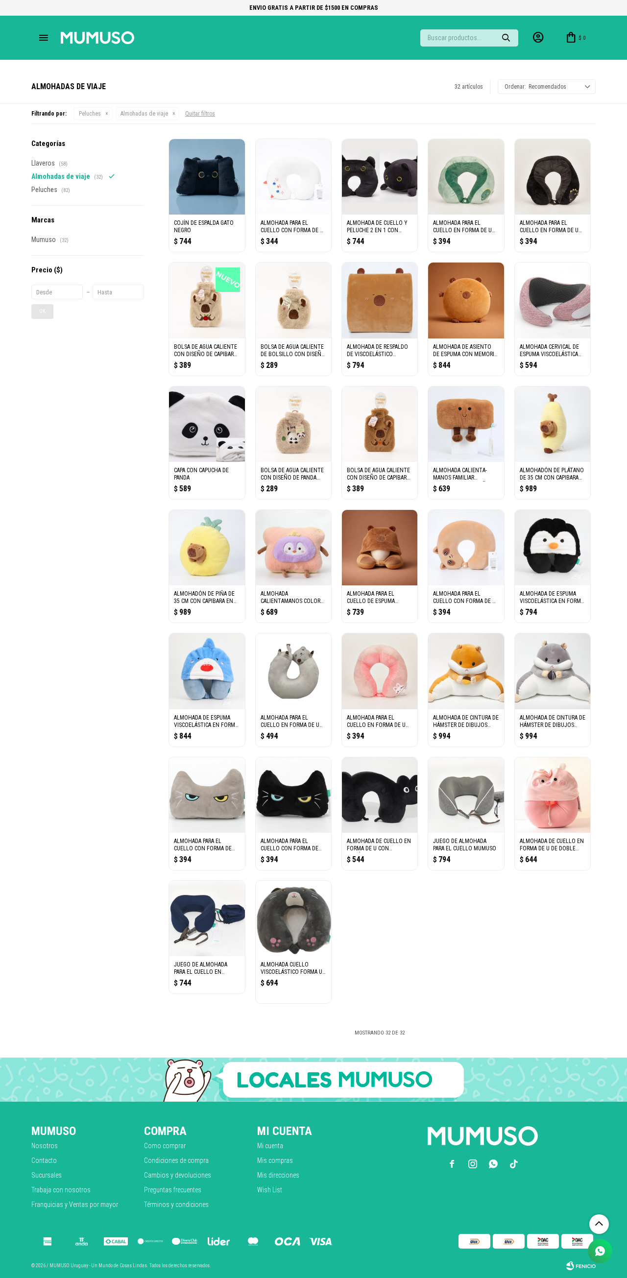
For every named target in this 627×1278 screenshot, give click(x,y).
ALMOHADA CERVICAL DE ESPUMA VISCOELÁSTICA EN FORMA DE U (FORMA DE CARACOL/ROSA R (549, 350)
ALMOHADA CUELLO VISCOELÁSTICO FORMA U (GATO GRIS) (291, 968)
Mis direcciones (278, 1175)
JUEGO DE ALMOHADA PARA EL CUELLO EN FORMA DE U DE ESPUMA (203, 968)
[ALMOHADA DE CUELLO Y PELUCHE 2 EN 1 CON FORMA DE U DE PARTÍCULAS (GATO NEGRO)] (379, 177)
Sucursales (46, 1175)
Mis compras (275, 1160)
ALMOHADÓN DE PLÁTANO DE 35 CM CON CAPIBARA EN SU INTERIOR (552, 474)
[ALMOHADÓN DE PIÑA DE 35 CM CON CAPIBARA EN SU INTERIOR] (206, 547)
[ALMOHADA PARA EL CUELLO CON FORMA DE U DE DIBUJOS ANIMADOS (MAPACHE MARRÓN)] (466, 547)
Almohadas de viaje (144, 113)
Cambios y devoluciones (177, 1175)
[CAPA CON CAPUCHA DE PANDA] (206, 424)
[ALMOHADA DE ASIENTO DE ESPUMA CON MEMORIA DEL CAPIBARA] (466, 300)
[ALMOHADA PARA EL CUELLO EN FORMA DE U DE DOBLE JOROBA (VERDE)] (466, 177)
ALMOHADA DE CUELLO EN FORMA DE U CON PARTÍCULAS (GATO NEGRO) (379, 845)
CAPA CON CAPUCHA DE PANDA (201, 474)
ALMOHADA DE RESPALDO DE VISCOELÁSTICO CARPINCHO (377, 350)
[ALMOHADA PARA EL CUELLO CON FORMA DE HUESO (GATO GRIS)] (206, 795)
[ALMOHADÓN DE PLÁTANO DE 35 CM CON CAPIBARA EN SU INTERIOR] (552, 424)
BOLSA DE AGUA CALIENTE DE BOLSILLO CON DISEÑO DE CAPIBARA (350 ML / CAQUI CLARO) (293, 350)
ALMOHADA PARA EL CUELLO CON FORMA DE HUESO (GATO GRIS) (203, 845)
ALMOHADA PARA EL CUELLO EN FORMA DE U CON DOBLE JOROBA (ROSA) (376, 721)
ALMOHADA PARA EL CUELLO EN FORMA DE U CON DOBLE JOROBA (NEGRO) (549, 226)
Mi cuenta (270, 1146)
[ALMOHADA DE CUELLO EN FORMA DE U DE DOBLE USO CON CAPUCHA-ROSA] (552, 795)
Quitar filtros (200, 113)
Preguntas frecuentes (172, 1190)
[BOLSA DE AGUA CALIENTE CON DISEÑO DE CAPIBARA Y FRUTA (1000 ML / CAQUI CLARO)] (206, 300)
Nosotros (44, 1146)
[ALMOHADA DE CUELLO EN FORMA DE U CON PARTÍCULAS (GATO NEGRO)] (379, 795)
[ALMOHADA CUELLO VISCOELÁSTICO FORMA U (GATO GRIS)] (293, 918)
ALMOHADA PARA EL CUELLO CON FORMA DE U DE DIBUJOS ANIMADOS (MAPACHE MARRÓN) (464, 597)
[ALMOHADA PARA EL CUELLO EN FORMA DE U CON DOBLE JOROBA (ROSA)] (379, 671)
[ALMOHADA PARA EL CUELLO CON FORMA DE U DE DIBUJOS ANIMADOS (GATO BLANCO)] (293, 177)
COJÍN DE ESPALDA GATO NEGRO (204, 226)
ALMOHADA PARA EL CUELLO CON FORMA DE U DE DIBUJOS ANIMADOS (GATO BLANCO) (292, 226)
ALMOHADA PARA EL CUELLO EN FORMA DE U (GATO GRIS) (290, 721)
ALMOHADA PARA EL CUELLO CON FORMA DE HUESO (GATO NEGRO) (289, 845)
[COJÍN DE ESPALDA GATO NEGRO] (206, 177)
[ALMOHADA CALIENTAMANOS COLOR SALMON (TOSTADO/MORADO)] (293, 547)
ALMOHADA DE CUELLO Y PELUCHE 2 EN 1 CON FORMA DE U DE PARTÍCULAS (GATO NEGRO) (379, 226)
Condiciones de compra (176, 1160)
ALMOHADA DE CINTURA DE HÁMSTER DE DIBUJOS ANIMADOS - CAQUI (466, 721)
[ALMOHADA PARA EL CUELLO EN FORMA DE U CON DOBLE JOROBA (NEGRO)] (552, 177)
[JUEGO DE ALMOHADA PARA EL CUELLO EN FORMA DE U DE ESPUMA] (206, 918)
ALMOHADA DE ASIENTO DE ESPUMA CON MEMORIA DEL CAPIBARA (465, 350)
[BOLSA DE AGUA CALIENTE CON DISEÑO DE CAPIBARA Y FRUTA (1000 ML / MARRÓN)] (379, 424)
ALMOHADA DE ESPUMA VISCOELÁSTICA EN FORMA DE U (552, 597)
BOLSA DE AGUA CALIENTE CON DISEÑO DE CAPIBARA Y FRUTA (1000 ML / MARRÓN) (378, 474)
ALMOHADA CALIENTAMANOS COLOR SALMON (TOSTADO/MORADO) (290, 597)
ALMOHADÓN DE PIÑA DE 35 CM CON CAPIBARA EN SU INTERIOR (204, 597)
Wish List (269, 1190)
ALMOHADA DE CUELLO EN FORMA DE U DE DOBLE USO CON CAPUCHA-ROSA (552, 845)
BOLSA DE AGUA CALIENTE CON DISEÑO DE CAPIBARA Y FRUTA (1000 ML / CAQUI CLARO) (206, 350)
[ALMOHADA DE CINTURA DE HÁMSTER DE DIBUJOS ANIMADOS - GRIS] (552, 671)
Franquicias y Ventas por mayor (74, 1204)
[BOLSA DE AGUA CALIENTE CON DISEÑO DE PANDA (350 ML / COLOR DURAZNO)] (293, 424)
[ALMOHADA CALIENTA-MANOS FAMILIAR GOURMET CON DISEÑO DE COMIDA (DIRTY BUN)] (466, 424)
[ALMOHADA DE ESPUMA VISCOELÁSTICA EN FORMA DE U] (552, 547)
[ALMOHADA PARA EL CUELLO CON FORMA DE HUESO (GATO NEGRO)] (293, 795)
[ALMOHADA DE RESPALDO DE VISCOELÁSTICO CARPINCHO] (379, 300)
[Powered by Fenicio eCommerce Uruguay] (581, 1265)
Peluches (90, 113)
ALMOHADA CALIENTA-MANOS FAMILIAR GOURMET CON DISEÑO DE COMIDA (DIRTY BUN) (465, 474)
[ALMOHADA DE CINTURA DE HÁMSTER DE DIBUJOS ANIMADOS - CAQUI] (466, 671)
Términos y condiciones (176, 1204)
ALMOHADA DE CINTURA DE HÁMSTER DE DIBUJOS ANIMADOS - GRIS (552, 721)
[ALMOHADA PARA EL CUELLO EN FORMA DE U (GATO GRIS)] (293, 671)
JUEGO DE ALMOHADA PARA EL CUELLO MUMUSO (464, 845)
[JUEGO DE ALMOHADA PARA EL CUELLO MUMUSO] (466, 795)
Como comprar (165, 1146)
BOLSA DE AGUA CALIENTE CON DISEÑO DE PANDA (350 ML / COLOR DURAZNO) (292, 474)
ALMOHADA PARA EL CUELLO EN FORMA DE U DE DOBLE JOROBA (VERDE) (462, 226)
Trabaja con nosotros (61, 1190)
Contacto (44, 1160)
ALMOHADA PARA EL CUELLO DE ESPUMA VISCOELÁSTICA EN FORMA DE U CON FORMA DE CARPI (379, 597)
